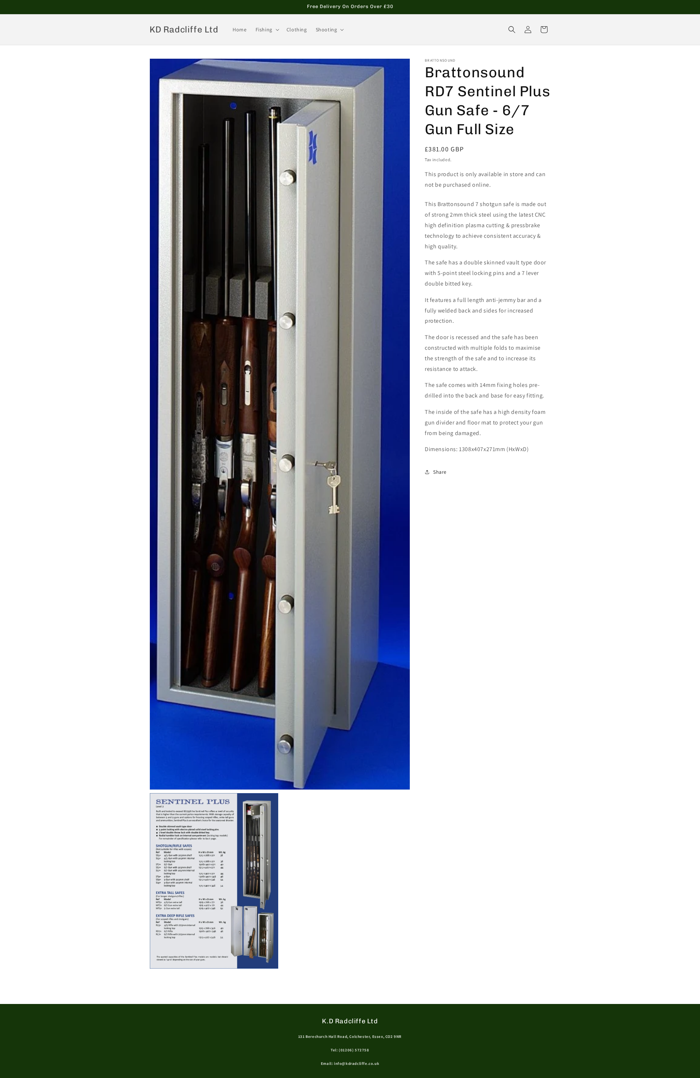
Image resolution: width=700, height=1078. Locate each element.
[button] (266, 29)
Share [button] (440, 471)
